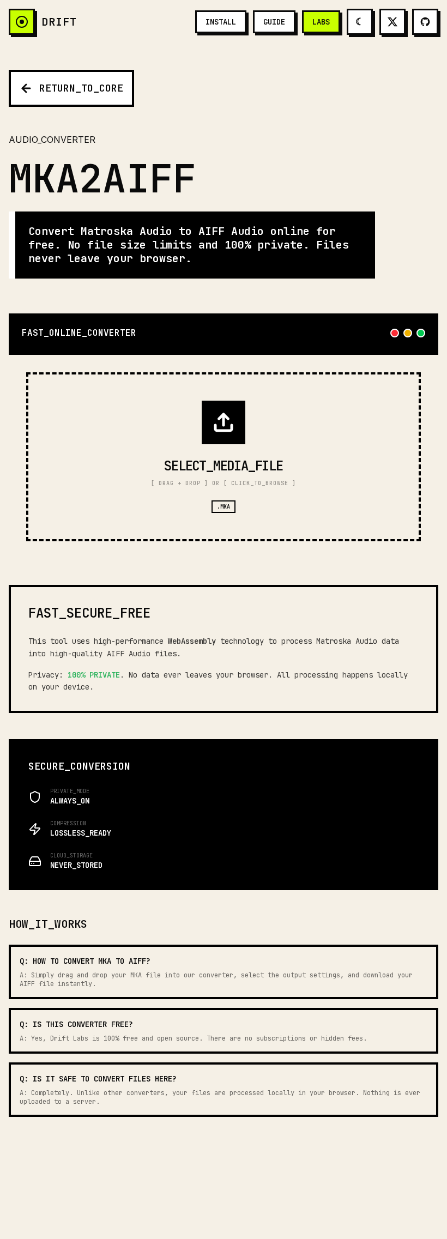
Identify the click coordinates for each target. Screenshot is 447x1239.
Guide (274, 22)
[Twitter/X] (392, 22)
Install (221, 22)
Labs (321, 22)
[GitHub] (425, 22)
